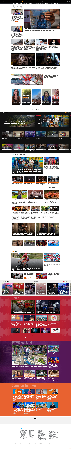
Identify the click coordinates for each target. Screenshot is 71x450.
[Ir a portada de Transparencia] (48, 428)
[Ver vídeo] (7, 288)
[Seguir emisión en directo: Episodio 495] (41, 148)
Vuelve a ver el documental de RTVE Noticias (43, 69)
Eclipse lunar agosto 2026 (47, 421)
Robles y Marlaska (22, 421)
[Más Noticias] (35, 109)
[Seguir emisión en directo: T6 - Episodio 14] (63, 148)
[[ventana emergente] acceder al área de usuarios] (67, 1)
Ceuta (17, 421)
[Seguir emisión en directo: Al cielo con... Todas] (18, 148)
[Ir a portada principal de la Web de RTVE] (15, 428)
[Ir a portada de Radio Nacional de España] (33, 428)
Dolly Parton (40, 421)
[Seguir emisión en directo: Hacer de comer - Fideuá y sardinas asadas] (30, 148)
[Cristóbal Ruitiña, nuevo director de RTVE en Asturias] (52, 407)
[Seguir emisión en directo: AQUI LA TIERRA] (7, 135)
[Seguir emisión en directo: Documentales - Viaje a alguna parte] (52, 148)
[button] (1, 121)
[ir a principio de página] (70, 449)
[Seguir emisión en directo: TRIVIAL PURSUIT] (30, 135)
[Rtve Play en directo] (4, 1)
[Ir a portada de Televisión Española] (24, 428)
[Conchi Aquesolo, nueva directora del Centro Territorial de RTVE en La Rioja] (29, 394)
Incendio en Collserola (33, 421)
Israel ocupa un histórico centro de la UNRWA (31, 34)
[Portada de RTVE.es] (22, 1)
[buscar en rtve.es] (69, 1)
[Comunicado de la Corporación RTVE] (41, 406)
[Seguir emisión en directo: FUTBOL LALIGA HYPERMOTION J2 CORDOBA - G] (52, 135)
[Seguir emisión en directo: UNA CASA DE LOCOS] (63, 135)
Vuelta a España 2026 (11, 421)
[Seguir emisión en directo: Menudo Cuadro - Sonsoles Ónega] (18, 135)
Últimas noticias (55, 421)
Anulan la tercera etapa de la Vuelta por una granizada (28, 278)
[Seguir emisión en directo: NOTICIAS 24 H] (41, 135)
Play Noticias (61, 421)
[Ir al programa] (18, 121)
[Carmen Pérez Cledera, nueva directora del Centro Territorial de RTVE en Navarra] (41, 394)
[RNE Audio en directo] (5, 1)
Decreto (27, 421)
